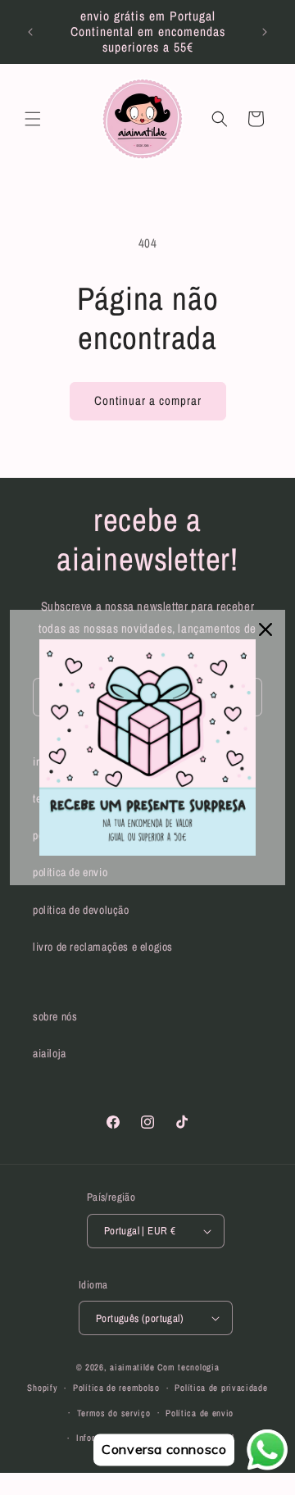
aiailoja (49, 1053)
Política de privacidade (221, 1387)
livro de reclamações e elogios (103, 946)
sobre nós (55, 1016)
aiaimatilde (132, 1367)
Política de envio (200, 1413)
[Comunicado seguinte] (265, 32)
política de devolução (81, 909)
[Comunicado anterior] (30, 32)
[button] (33, 119)
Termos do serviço (114, 1413)
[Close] (265, 629)
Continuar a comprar (148, 400)
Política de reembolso (116, 1387)
